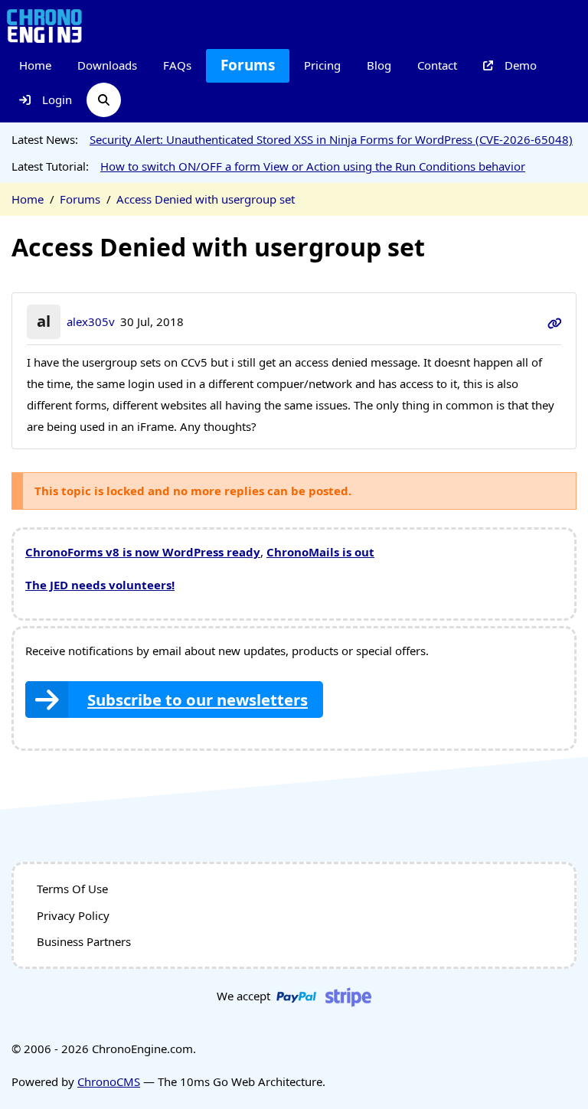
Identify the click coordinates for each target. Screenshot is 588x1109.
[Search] (104, 100)
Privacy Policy (73, 915)
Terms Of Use (72, 888)
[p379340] (554, 321)
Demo (521, 65)
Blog (379, 65)
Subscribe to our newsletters (197, 699)
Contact (437, 65)
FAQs (177, 65)
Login (57, 99)
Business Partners (84, 941)
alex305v (91, 321)
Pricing (322, 65)
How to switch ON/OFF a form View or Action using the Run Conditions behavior (312, 166)
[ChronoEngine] (44, 25)
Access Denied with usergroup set (205, 199)
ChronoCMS (108, 1081)
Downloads (107, 65)
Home (35, 65)
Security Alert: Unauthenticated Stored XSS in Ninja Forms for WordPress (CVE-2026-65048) (331, 139)
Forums (247, 65)
